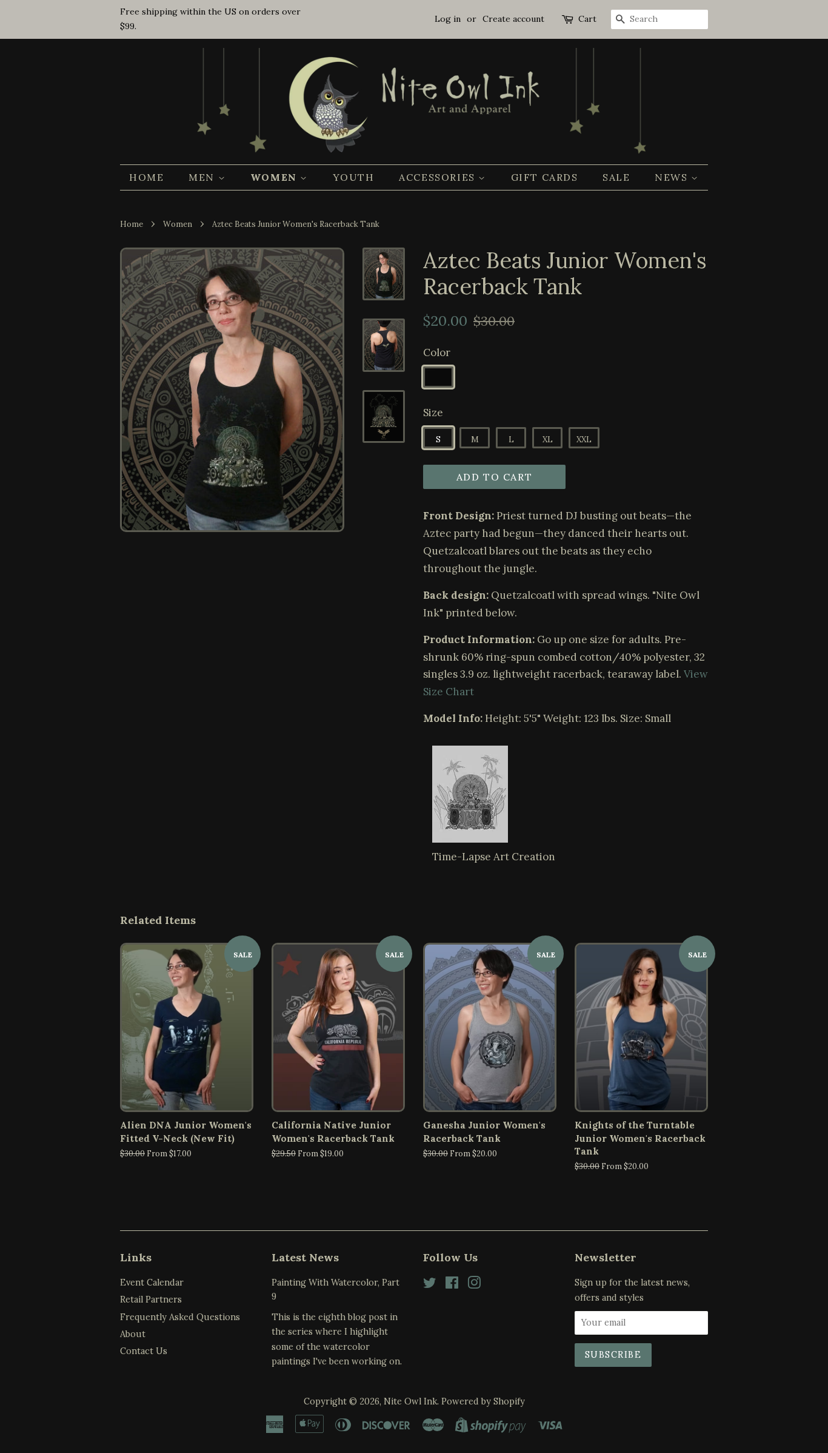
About (132, 1334)
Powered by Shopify (483, 1401)
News (673, 177)
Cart (587, 18)
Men (203, 177)
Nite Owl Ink (410, 1401)
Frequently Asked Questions (180, 1317)
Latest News (305, 1257)
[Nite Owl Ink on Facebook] (452, 1284)
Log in (448, 18)
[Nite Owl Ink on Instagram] (474, 1284)
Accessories (438, 177)
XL (548, 439)
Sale (616, 177)
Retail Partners (151, 1299)
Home (146, 177)
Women (275, 177)
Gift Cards (544, 177)
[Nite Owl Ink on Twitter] (429, 1284)
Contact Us (143, 1351)
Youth (354, 177)
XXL (584, 439)
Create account (513, 18)
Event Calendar (152, 1282)
